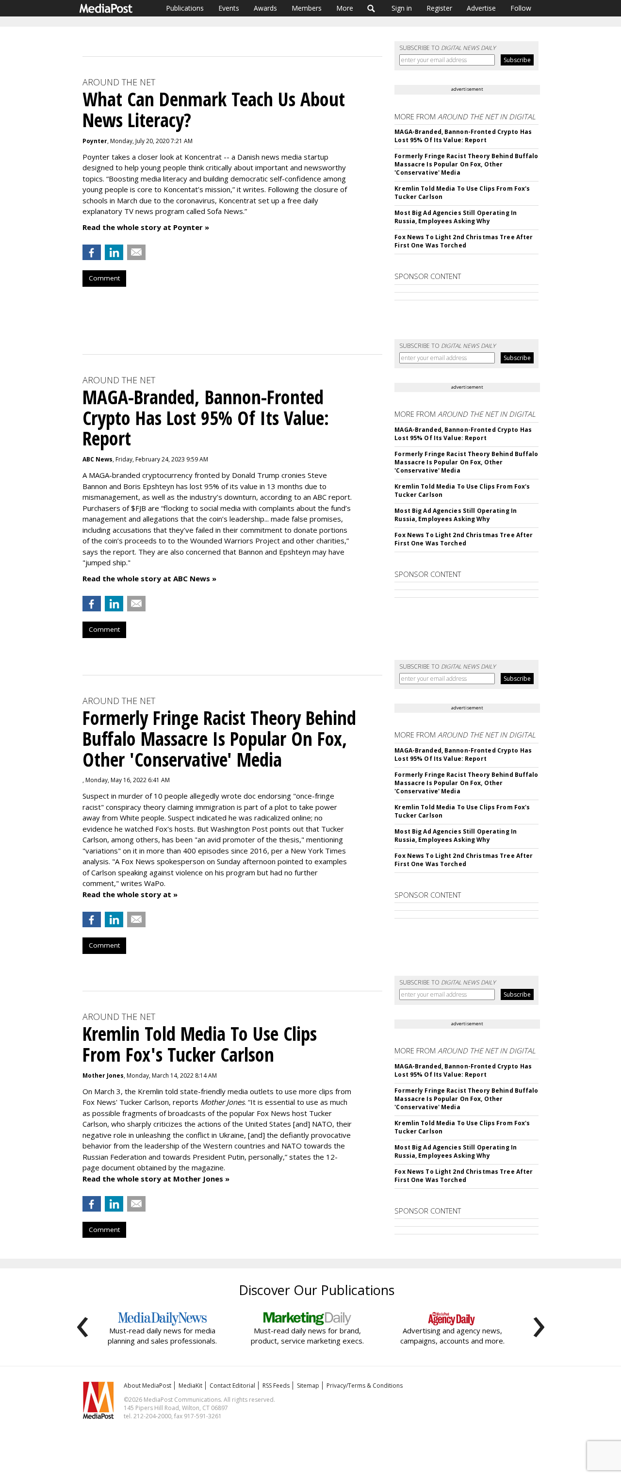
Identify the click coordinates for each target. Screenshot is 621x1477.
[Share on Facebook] (91, 252)
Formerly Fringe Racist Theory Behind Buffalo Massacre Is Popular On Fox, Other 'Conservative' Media (466, 164)
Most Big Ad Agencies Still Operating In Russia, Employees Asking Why (455, 217)
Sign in (402, 8)
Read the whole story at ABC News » (149, 578)
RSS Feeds (276, 1385)
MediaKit (190, 1385)
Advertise (481, 8)
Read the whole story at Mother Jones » (155, 1178)
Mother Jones (103, 1075)
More (344, 8)
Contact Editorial (232, 1385)
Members (307, 8)
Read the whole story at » (130, 894)
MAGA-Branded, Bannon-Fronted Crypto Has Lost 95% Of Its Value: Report (463, 136)
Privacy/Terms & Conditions (365, 1385)
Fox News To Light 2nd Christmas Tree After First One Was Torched (463, 241)
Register (439, 8)
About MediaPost (147, 1385)
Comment (104, 278)
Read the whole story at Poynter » (145, 227)
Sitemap (308, 1385)
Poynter (94, 141)
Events (228, 8)
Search (371, 8)
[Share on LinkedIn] (114, 252)
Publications (185, 8)
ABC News (97, 459)
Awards (265, 8)
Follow (520, 8)
